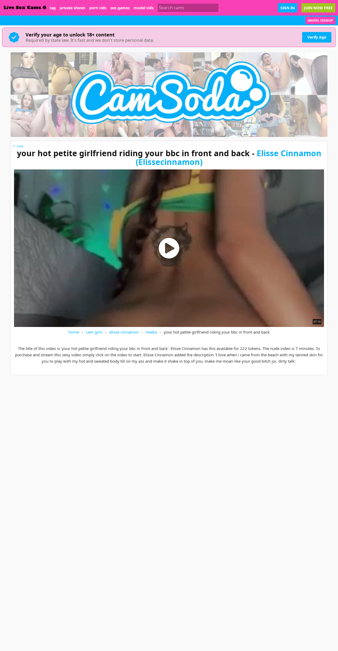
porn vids (97, 8)
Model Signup (320, 20)
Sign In (287, 7)
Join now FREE (318, 7)
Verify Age (316, 37)
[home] (25, 7)
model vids (144, 8)
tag (53, 8)
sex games (120, 8)
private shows (72, 8)
